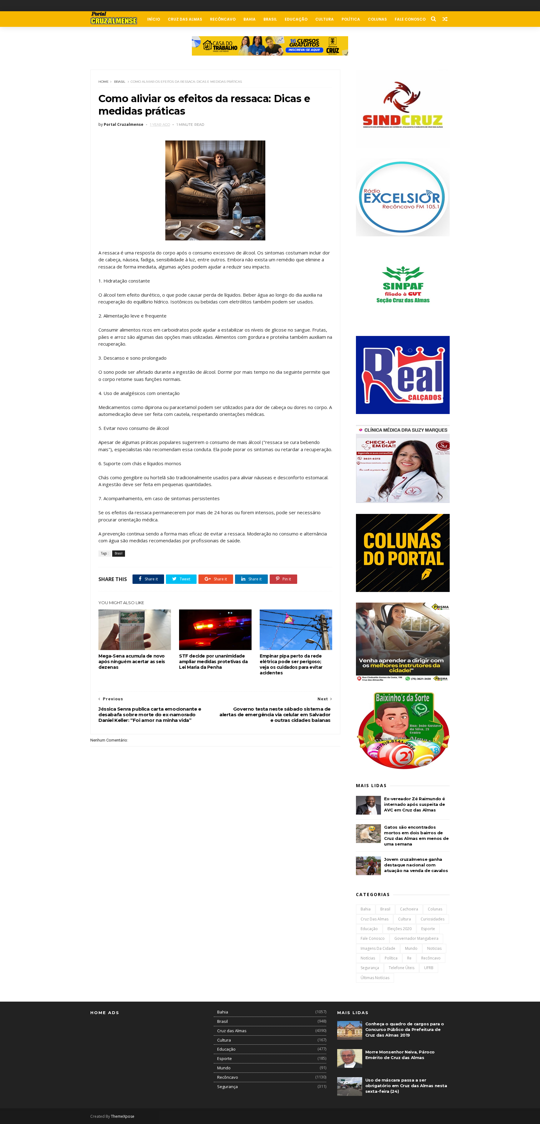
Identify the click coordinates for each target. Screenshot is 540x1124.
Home (103, 82)
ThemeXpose (122, 1116)
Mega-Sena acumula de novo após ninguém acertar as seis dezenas (131, 661)
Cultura (324, 19)
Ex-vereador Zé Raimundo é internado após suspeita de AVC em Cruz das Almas (414, 804)
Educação (296, 19)
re (409, 958)
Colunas (377, 19)
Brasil (270, 19)
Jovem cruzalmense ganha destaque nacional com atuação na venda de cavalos (416, 865)
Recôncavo (223, 19)
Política (351, 19)
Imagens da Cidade (378, 948)
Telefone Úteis (401, 967)
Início (153, 19)
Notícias (368, 958)
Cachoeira (409, 909)
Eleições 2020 (400, 928)
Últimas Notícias (375, 977)
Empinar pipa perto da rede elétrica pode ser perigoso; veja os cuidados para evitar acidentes (291, 664)
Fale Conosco (410, 19)
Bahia (249, 19)
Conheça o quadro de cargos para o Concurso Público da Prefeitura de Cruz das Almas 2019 (404, 1029)
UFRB (428, 967)
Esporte (428, 928)
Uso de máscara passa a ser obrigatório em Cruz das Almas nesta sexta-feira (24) (406, 1085)
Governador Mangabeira (416, 938)
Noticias (434, 948)
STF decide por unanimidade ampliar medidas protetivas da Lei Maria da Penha (213, 661)
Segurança (370, 967)
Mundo (411, 948)
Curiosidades (432, 919)
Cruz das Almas (185, 19)
